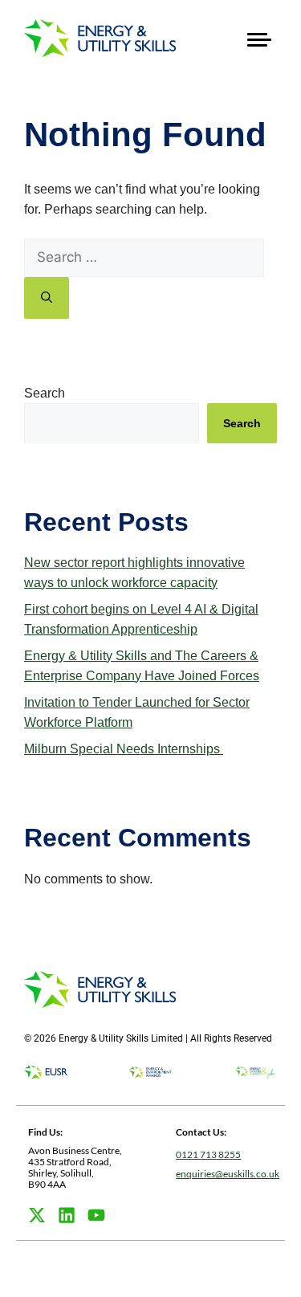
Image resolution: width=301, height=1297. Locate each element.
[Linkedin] (66, 1215)
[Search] (46, 298)
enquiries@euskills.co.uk (227, 1174)
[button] (259, 38)
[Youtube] (96, 1215)
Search (44, 393)
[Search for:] (144, 257)
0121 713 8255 (208, 1154)
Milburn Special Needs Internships (123, 749)
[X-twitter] (37, 1215)
